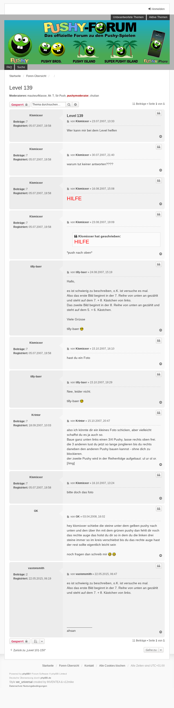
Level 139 (20, 88)
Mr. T (51, 95)
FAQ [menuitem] (9, 67)
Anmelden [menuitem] (158, 9)
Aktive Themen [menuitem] (158, 17)
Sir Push (60, 95)
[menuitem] (15, 686)
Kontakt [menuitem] (89, 665)
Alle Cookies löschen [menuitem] (112, 665)
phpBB (26, 673)
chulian (94, 95)
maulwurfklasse (37, 95)
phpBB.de (46, 678)
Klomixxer (36, 115)
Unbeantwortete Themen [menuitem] (128, 17)
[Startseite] (87, 42)
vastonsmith (36, 568)
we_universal (24, 682)
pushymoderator (78, 95)
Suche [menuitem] (21, 67)
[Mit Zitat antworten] (159, 113)
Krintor (36, 415)
